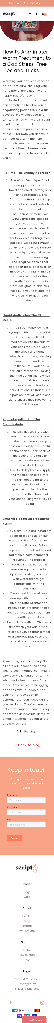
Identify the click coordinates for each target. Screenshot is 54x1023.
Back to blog (29, 745)
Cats (27, 897)
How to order (27, 955)
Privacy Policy (27, 984)
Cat (19, 731)
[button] (30, 14)
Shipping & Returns (27, 989)
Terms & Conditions (27, 979)
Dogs (27, 892)
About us (27, 916)
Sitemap (27, 926)
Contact (27, 950)
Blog (27, 921)
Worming (29, 731)
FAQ (27, 959)
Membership (27, 930)
